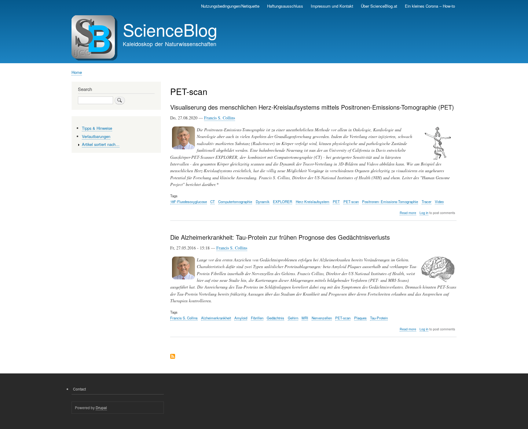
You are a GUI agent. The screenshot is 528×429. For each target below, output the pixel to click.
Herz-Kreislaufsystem (312, 201)
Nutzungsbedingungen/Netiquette (230, 6)
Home (77, 72)
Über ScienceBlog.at (379, 6)
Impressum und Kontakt (332, 6)
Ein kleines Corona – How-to (430, 6)
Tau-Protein (379, 317)
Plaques (360, 317)
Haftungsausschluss (285, 6)
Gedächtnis (275, 317)
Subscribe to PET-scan (172, 357)
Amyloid (240, 317)
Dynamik (263, 201)
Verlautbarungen (96, 136)
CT (212, 201)
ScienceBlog (170, 29)
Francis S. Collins (219, 118)
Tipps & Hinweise (97, 128)
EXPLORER (282, 201)
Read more (408, 212)
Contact (79, 388)
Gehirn (293, 317)
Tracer (426, 201)
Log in (424, 212)
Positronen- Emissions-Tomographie (390, 201)
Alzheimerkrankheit (216, 317)
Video (439, 201)
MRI (305, 317)
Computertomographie (235, 201)
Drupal (101, 407)
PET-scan (351, 201)
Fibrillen (257, 317)
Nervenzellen (322, 317)
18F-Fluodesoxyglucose (188, 201)
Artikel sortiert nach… (100, 144)
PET (336, 201)
